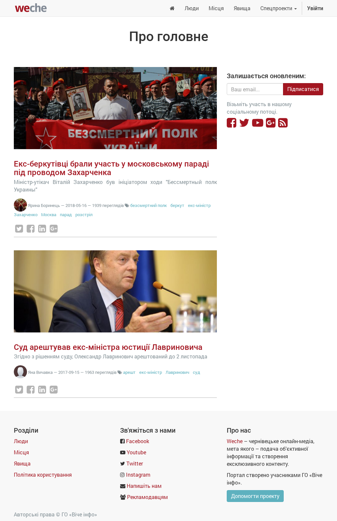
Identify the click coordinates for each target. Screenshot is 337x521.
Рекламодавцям (147, 496)
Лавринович (177, 372)
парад (66, 214)
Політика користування (43, 474)
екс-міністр (199, 205)
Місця (21, 452)
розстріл (83, 214)
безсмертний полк (148, 205)
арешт (129, 372)
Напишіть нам (144, 485)
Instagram (138, 474)
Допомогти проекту (255, 495)
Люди (21, 441)
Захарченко (26, 214)
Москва (48, 214)
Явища (22, 463)
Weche (235, 441)
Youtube (136, 452)
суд (196, 372)
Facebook (137, 441)
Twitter (134, 463)
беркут (177, 205)
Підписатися (303, 88)
